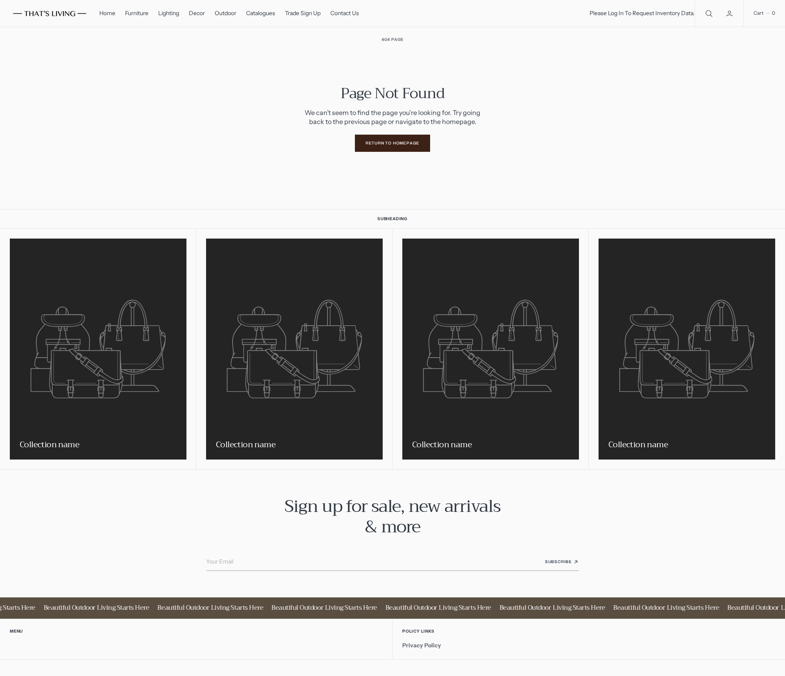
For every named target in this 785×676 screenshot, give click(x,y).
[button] (730, 13)
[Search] (708, 13)
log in (616, 13)
